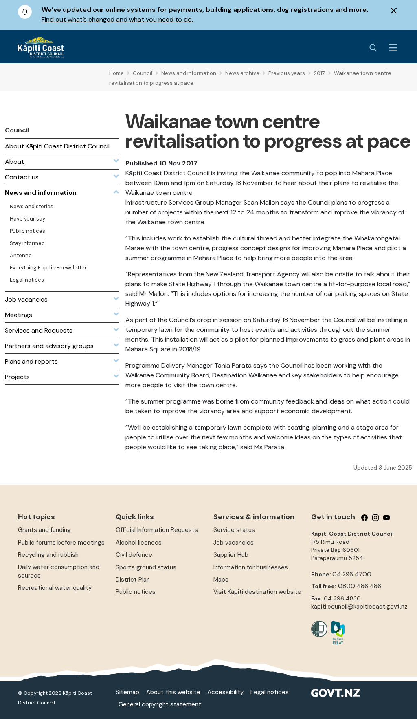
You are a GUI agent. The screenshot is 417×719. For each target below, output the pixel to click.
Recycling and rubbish (48, 555)
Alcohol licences (139, 542)
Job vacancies (233, 542)
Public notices (136, 592)
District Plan (133, 580)
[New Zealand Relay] (336, 632)
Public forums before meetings (61, 542)
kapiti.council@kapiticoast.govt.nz (359, 606)
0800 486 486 (359, 586)
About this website (173, 692)
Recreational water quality (55, 588)
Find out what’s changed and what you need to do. (117, 19)
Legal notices (269, 692)
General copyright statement (160, 704)
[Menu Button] (393, 48)
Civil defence (134, 555)
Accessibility (225, 692)
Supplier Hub (230, 555)
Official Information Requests (157, 530)
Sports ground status (146, 567)
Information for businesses (250, 567)
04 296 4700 (351, 574)
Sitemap (127, 692)
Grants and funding (44, 530)
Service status (234, 530)
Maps (220, 580)
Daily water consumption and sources (58, 571)
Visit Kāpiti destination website (257, 592)
